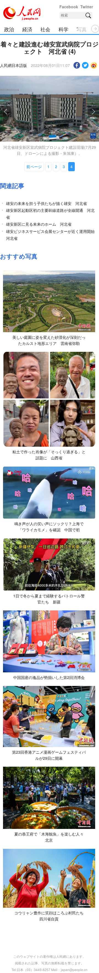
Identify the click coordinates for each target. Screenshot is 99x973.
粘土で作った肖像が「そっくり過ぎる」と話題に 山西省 (49, 455)
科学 (63, 29)
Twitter (86, 6)
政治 (9, 29)
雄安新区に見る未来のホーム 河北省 (39, 224)
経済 (27, 29)
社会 (45, 29)
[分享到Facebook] (76, 65)
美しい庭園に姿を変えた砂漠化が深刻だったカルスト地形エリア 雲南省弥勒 (49, 340)
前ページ (34, 166)
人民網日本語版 (13, 65)
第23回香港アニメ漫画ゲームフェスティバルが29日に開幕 (49, 755)
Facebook (68, 6)
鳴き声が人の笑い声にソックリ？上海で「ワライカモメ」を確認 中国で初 (49, 526)
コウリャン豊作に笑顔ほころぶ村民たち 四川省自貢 (50, 916)
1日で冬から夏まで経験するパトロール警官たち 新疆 (49, 599)
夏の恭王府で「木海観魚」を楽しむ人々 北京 (50, 837)
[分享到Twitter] (85, 65)
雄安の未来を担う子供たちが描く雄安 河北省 (46, 203)
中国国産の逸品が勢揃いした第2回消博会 (49, 677)
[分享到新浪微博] (93, 65)
